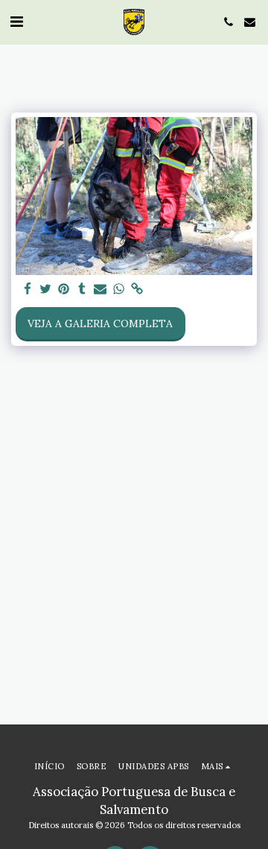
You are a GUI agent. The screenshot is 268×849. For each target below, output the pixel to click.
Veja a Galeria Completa (100, 323)
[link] (137, 290)
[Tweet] (46, 290)
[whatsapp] (119, 290)
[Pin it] (64, 290)
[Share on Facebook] (27, 290)
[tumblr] (82, 290)
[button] (16, 21)
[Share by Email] (100, 290)
